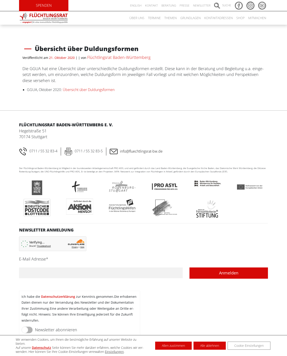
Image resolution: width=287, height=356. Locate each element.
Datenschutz (41, 347)
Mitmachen (257, 18)
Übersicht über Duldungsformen (89, 89)
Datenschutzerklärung (58, 296)
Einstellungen (114, 352)
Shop (240, 18)
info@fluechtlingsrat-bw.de (141, 151)
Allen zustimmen (173, 345)
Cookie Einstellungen (249, 345)
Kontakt (151, 5)
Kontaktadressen (218, 18)
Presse (184, 5)
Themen (170, 18)
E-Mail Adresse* (33, 259)
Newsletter (202, 5)
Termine (154, 18)
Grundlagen (190, 18)
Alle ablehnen (209, 345)
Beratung (168, 5)
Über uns (136, 18)
